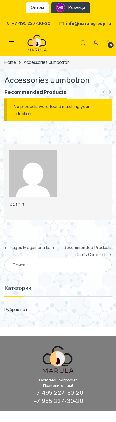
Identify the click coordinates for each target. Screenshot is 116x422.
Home (10, 62)
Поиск (83, 43)
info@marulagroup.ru (88, 23)
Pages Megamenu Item (29, 247)
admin (16, 204)
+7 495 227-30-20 (31, 23)
